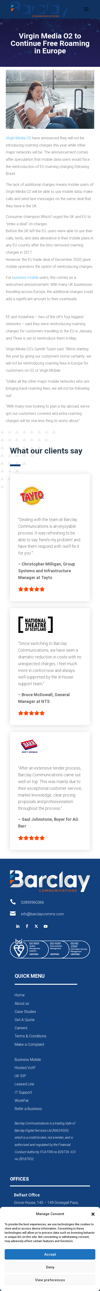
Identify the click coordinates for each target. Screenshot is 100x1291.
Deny (50, 1267)
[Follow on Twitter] (36, 926)
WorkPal (21, 1100)
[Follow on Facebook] (27, 926)
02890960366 (32, 902)
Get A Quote (25, 1020)
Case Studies (25, 1011)
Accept (50, 1254)
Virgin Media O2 (18, 138)
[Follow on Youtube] (45, 926)
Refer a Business (28, 1109)
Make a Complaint (29, 1044)
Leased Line (24, 1084)
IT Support (23, 1092)
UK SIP (20, 1076)
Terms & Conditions (30, 1036)
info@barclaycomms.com (42, 914)
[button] (93, 1214)
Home (20, 995)
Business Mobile (28, 1059)
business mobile (25, 277)
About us (22, 1003)
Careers (21, 1028)
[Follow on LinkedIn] (17, 926)
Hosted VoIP (25, 1068)
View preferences (50, 1280)
